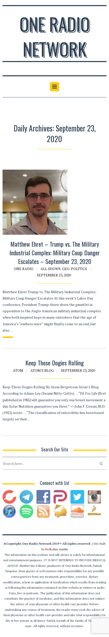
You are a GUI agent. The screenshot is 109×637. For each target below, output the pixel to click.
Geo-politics (74, 268)
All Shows (51, 268)
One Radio (23, 268)
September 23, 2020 (54, 275)
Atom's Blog (42, 370)
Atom (18, 370)
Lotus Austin (56, 549)
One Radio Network (55, 36)
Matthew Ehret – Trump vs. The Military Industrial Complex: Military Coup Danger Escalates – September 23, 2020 (54, 252)
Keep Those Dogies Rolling (54, 362)
